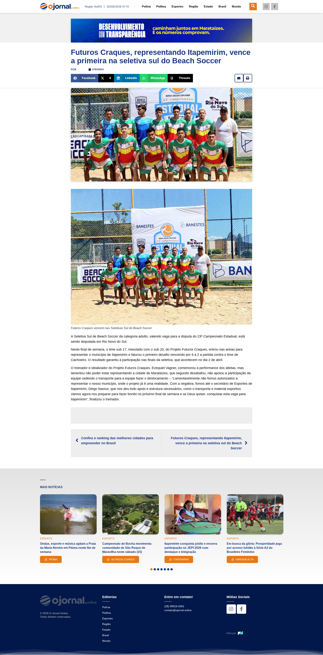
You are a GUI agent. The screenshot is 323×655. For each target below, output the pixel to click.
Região (193, 6)
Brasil (222, 6)
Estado (208, 6)
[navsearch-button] (253, 6)
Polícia (146, 6)
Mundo (236, 6)
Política (161, 6)
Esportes (177, 6)
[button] (84, 78)
